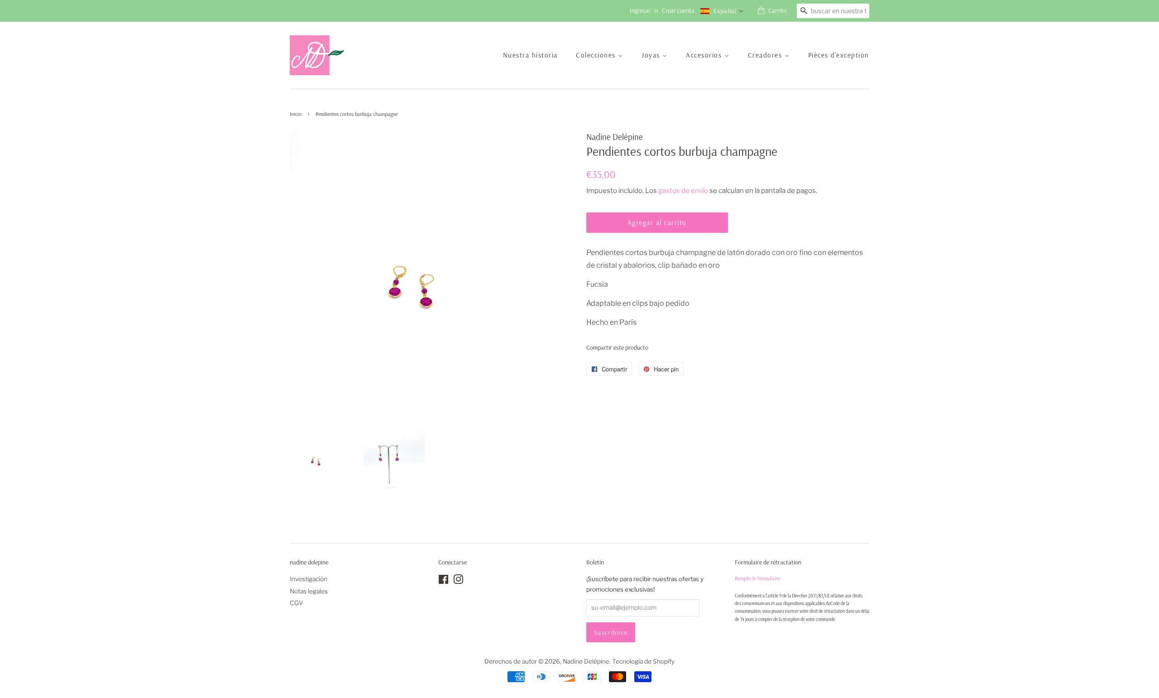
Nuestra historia (530, 55)
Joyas (652, 55)
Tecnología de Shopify (643, 661)
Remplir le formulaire (757, 578)
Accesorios (705, 55)
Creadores (766, 55)
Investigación (308, 578)
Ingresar (640, 10)
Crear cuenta (678, 10)
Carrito (777, 10)
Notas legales (309, 591)
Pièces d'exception (838, 55)
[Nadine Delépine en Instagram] (458, 581)
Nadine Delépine (586, 661)
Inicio (296, 114)
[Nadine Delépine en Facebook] (443, 581)
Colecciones (597, 55)
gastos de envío (683, 191)
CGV (296, 603)
